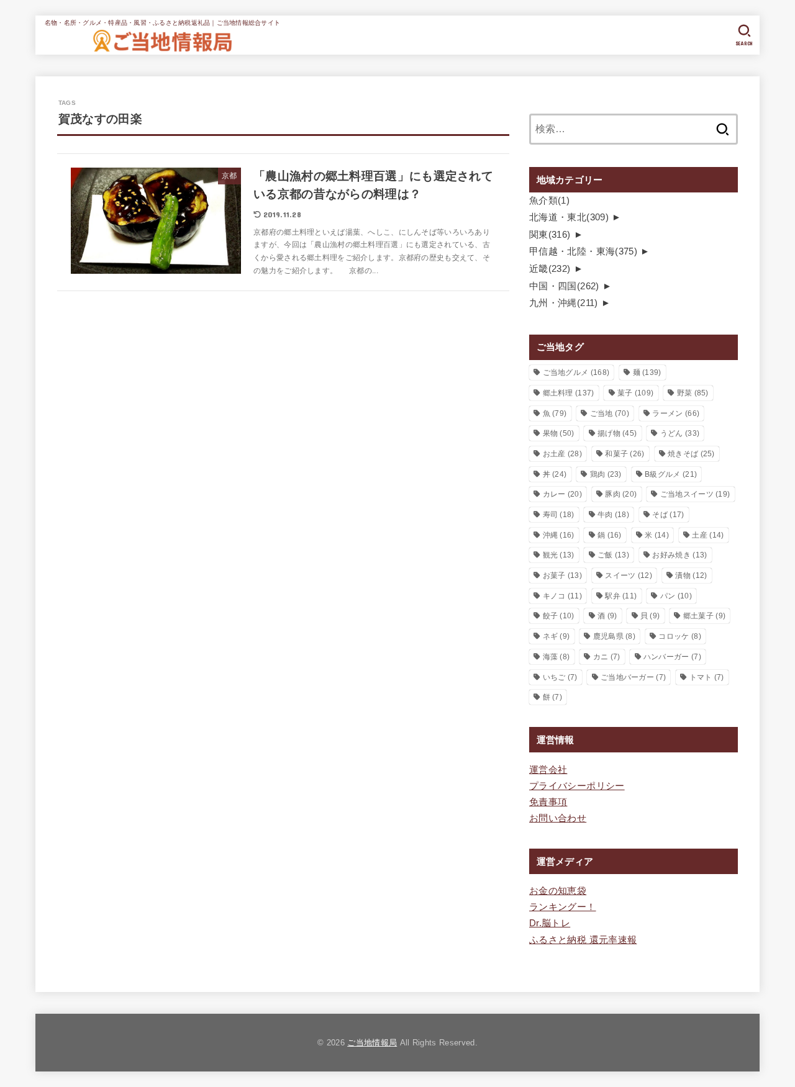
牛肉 (613, 514)
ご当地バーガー (633, 677)
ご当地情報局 (372, 1042)
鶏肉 (606, 474)
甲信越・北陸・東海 (583, 251)
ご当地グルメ (576, 372)
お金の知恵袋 (557, 891)
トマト (706, 677)
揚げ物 (617, 433)
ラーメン (675, 413)
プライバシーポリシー (577, 786)
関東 (550, 235)
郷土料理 (568, 393)
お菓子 (562, 575)
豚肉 (621, 494)
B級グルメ (671, 474)
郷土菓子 (704, 615)
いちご (560, 677)
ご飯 (613, 555)
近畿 (550, 269)
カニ (606, 656)
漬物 (691, 575)
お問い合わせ (557, 818)
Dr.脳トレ (549, 923)
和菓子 (624, 453)
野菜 (693, 393)
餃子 (559, 615)
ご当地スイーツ (695, 494)
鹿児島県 (614, 636)
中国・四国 (564, 286)
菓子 (635, 393)
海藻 (556, 656)
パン (676, 596)
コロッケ (679, 636)
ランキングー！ (562, 907)
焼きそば (691, 453)
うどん (679, 433)
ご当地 (609, 413)
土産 (708, 535)
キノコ (562, 596)
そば (668, 514)
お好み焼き (679, 555)
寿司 (559, 514)
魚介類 (549, 200)
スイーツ (628, 575)
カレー (562, 494)
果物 (559, 433)
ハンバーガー (672, 656)
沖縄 (559, 535)
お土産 (562, 453)
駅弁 (621, 596)
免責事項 (548, 802)
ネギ (556, 636)
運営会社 (548, 770)
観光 (559, 555)
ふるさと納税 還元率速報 (583, 940)
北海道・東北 (569, 217)
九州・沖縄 (563, 303)
